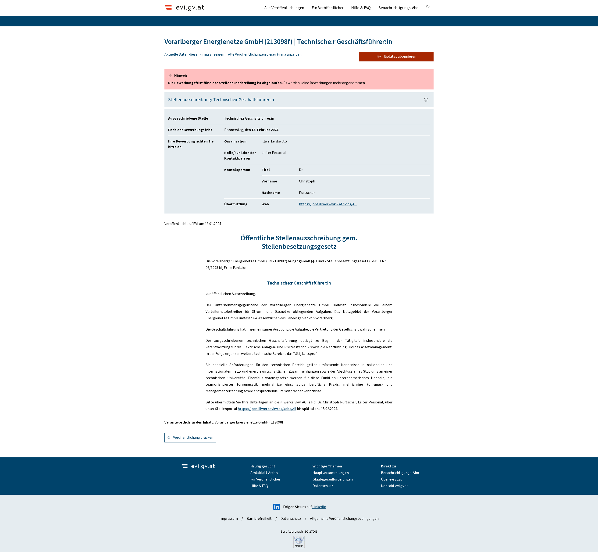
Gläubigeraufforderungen (333, 479)
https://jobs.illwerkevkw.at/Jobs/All (328, 204)
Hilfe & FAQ (361, 8)
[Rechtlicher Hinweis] (426, 99)
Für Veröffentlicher (328, 8)
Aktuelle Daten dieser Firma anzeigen (194, 54)
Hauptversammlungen (331, 472)
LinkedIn (319, 506)
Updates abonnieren (400, 56)
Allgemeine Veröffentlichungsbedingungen (344, 518)
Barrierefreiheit (259, 518)
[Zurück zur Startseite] (184, 8)
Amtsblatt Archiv (264, 472)
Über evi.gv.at (391, 479)
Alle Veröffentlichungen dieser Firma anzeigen (265, 54)
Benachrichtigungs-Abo (398, 8)
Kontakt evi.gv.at (394, 485)
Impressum (229, 518)
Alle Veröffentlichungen (284, 8)
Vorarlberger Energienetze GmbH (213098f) (250, 422)
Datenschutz (323, 485)
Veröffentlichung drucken (193, 437)
